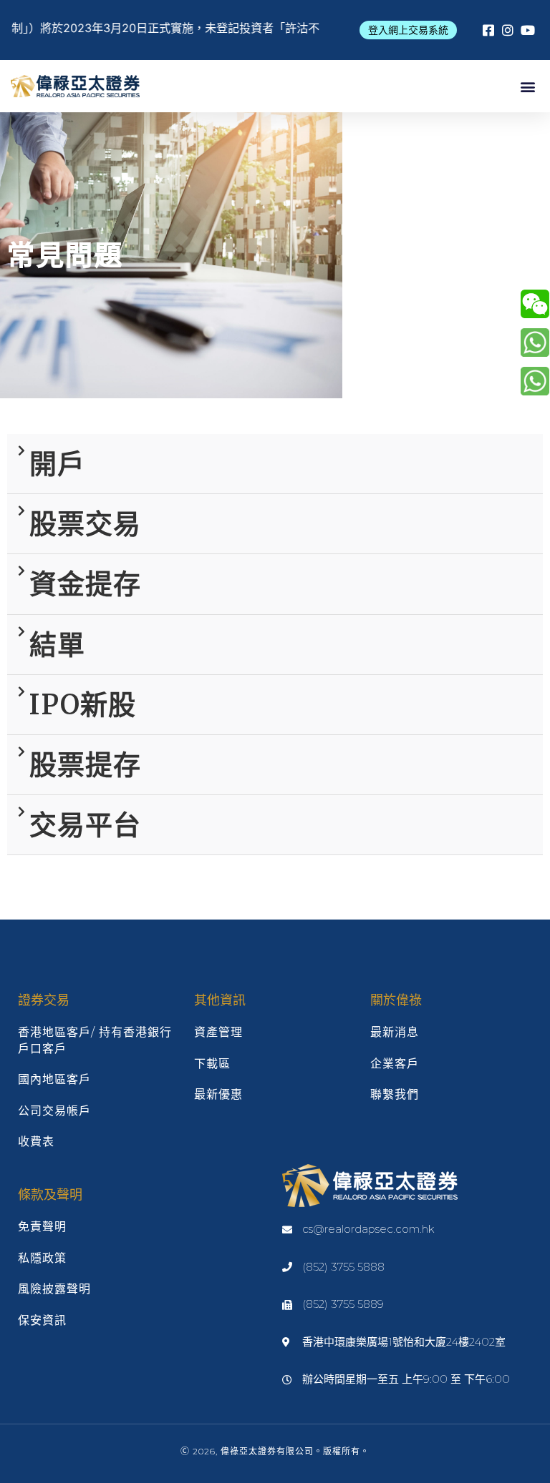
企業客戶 (394, 1063)
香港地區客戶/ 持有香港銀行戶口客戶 (95, 1040)
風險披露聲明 (54, 1289)
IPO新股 (82, 704)
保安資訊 (42, 1320)
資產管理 (218, 1032)
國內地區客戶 (54, 1079)
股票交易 (85, 524)
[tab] (275, 464)
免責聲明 (42, 1226)
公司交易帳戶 (54, 1111)
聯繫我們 (394, 1094)
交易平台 (85, 825)
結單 (57, 644)
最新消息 (394, 1032)
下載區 (212, 1063)
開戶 (57, 464)
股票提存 (85, 765)
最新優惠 (218, 1094)
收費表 (36, 1141)
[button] (408, 30)
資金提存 (85, 584)
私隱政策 (42, 1258)
